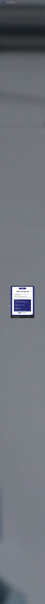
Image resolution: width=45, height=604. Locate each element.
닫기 (28, 316)
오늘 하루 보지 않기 (16, 316)
